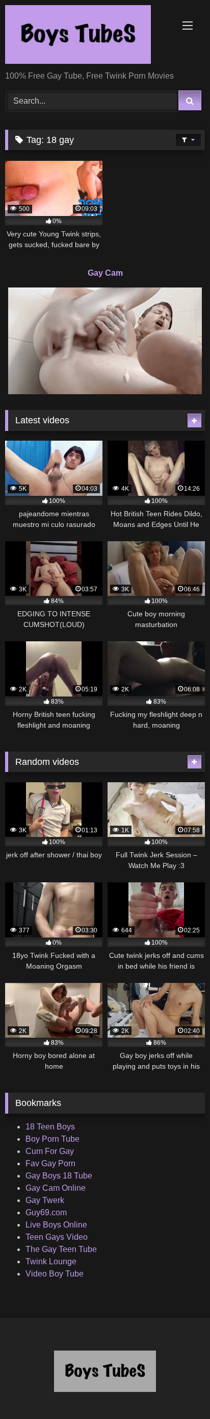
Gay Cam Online (55, 1188)
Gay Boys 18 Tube (58, 1175)
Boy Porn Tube (52, 1139)
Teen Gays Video (56, 1237)
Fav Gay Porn (50, 1163)
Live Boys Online (56, 1224)
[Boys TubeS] (86, 36)
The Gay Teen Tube (61, 1249)
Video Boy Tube (54, 1273)
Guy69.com (46, 1212)
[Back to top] (178, 1389)
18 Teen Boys (50, 1126)
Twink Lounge (50, 1261)
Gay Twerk (44, 1200)
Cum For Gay (49, 1151)
